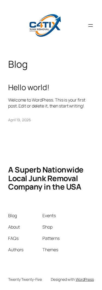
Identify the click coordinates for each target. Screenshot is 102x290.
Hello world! (29, 87)
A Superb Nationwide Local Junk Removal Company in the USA (46, 178)
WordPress (85, 279)
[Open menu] (90, 25)
